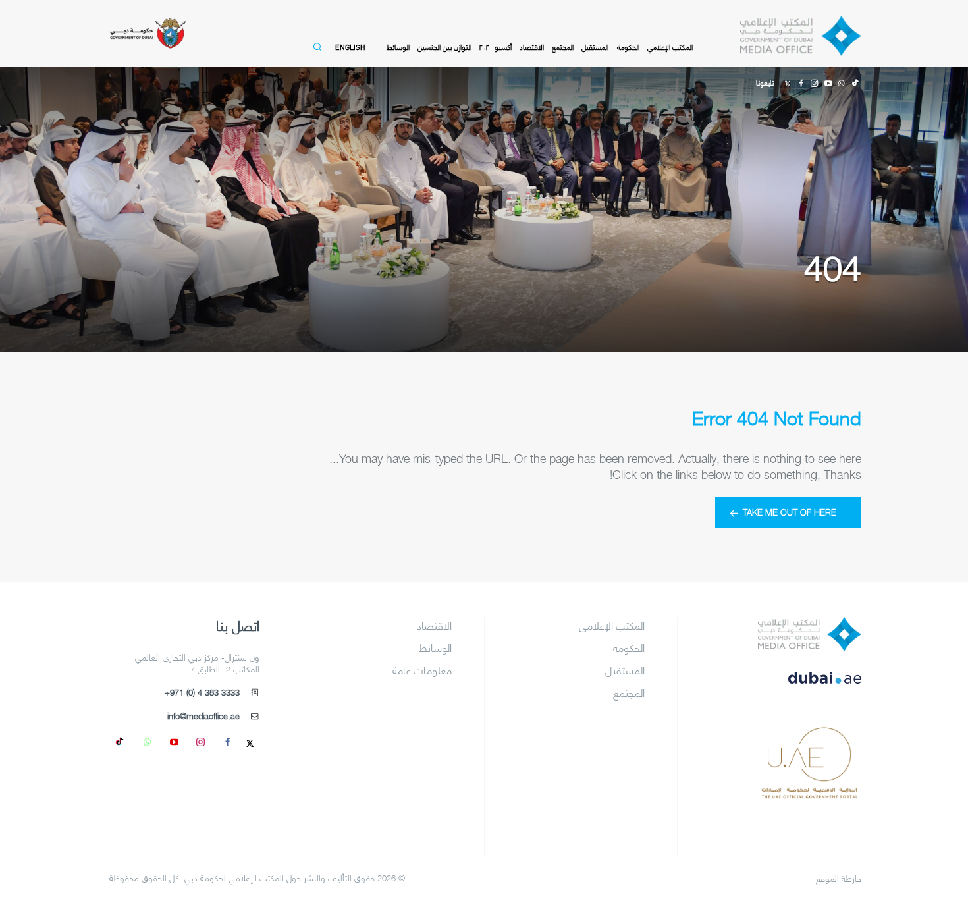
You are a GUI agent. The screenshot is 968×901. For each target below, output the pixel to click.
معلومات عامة (422, 670)
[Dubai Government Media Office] (800, 36)
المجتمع (563, 47)
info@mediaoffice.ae (203, 716)
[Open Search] (315, 53)
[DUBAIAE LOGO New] (809, 687)
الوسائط (398, 47)
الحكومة (628, 47)
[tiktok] (120, 741)
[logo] (809, 634)
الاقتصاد (532, 47)
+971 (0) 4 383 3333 (202, 692)
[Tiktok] (854, 81)
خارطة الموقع (838, 878)
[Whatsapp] (840, 81)
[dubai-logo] (809, 740)
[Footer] (809, 793)
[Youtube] (827, 81)
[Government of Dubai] (147, 33)
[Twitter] (787, 81)
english (350, 47)
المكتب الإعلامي (670, 47)
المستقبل (594, 47)
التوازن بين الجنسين (444, 47)
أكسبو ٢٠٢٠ (495, 47)
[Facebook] (800, 81)
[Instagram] (814, 81)
